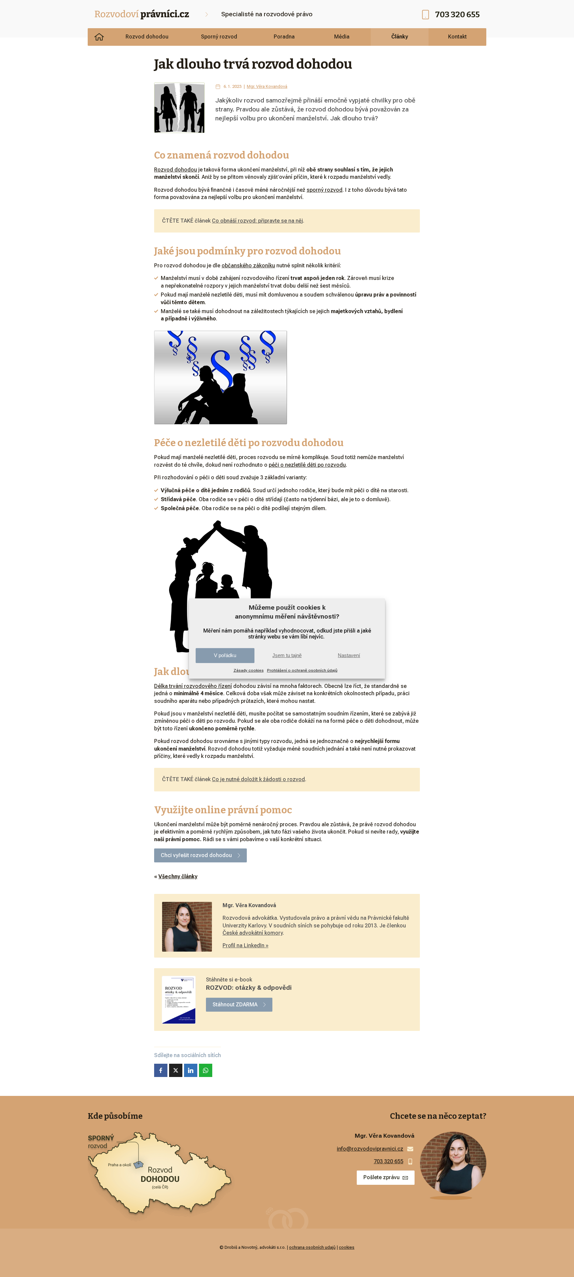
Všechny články (177, 876)
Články (399, 37)
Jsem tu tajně (287, 655)
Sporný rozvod (219, 37)
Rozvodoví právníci (99, 36)
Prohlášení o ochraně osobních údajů (302, 670)
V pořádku (225, 655)
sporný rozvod (324, 190)
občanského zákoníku (248, 265)
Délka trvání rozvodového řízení (193, 686)
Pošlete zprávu (381, 1177)
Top (558, 1261)
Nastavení (349, 655)
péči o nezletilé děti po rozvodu (307, 465)
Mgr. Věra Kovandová (267, 86)
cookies (346, 1247)
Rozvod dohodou (147, 37)
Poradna (284, 37)
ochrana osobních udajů (312, 1247)
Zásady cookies (249, 670)
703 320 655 (457, 14)
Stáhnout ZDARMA (235, 1004)
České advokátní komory (253, 933)
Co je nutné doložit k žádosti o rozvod (258, 779)
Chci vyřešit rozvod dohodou (196, 855)
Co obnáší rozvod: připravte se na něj (257, 221)
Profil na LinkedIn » (245, 945)
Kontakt (457, 37)
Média (341, 37)
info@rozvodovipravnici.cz (370, 1149)
